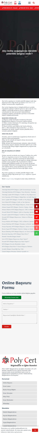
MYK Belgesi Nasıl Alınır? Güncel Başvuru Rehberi (17, 246)
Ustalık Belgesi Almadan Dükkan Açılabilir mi (15, 251)
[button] (34, 3)
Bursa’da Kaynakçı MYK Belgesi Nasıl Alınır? (15, 234)
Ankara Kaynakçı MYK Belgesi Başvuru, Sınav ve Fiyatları (19, 204)
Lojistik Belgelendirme (9, 426)
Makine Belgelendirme (9, 419)
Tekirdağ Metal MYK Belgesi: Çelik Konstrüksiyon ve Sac (19, 189)
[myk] (19, 3)
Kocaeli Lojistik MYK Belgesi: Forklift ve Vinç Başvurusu (18, 214)
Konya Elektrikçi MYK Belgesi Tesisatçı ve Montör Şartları (19, 224)
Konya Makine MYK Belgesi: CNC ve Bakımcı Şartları (18, 221)
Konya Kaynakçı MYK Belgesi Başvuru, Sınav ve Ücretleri (19, 226)
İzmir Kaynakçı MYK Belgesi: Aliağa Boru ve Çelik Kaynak (19, 197)
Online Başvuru (7, 383)
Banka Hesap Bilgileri (9, 389)
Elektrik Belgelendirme (9, 412)
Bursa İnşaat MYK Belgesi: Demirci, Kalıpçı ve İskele (17, 229)
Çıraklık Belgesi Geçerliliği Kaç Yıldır (13, 249)
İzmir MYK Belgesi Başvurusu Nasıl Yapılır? (15, 239)
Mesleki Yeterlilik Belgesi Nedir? (11, 236)
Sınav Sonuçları (7, 393)
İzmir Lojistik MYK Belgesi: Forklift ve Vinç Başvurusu (18, 199)
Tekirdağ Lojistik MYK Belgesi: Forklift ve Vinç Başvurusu (19, 194)
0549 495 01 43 (30, 102)
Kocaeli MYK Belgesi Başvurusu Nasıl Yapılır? (15, 241)
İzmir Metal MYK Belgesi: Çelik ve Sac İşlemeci (16, 202)
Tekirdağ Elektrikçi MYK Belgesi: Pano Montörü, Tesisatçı (19, 192)
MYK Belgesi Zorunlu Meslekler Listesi (13, 244)
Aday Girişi (6, 396)
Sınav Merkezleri (8, 400)
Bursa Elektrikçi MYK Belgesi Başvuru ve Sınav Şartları (18, 231)
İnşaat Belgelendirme (9, 422)
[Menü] (29, 2)
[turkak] (15, 3)
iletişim (23, 174)
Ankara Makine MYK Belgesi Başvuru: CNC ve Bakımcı (18, 209)
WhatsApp (6, 403)
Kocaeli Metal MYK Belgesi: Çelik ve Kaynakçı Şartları (18, 212)
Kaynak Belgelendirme (9, 415)
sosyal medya (10, 179)
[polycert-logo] (6, 3)
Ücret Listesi (6, 386)
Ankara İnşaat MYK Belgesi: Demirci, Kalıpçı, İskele (17, 207)
